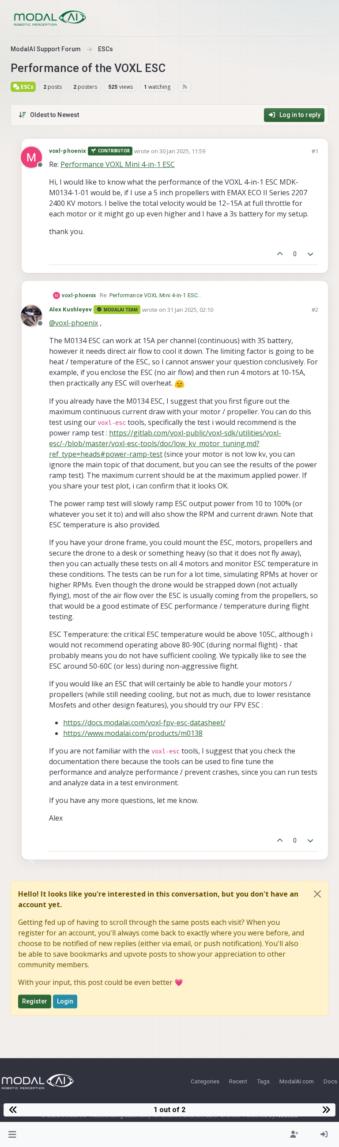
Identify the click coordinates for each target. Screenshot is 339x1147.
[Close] (317, 894)
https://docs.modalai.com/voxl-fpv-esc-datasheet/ (144, 722)
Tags (263, 1081)
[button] (13, 1134)
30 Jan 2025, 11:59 (182, 151)
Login (65, 1001)
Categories (205, 1081)
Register (34, 1001)
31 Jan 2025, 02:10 (190, 310)
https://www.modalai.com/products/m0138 (133, 733)
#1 (315, 151)
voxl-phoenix (67, 151)
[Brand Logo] (50, 18)
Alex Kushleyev (70, 309)
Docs (330, 1081)
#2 (315, 310)
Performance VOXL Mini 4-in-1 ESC (117, 164)
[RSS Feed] (185, 86)
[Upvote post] (280, 254)
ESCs (26, 87)
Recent (238, 1081)
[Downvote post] (311, 254)
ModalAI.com (296, 1081)
